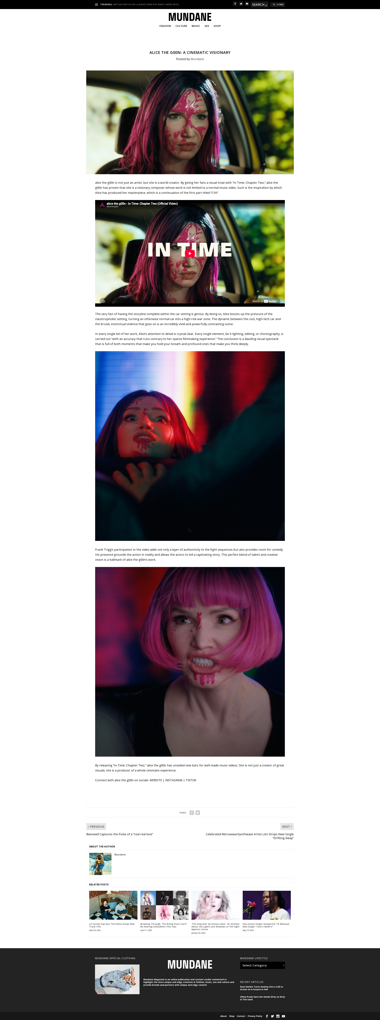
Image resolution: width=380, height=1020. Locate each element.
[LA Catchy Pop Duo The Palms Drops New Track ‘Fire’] (113, 905)
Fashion (165, 26)
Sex (207, 26)
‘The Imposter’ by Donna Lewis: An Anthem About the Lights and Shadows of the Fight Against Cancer (215, 927)
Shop (217, 26)
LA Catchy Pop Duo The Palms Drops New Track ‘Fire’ (112, 925)
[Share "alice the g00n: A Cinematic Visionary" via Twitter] (198, 813)
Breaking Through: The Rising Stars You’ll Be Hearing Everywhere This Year (163, 925)
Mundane (197, 59)
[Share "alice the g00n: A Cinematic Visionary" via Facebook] (192, 813)
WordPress (141, 1016)
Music (196, 26)
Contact (241, 1016)
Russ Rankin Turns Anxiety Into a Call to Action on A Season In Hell (261, 988)
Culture (181, 26)
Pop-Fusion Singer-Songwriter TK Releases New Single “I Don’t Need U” (266, 925)
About (223, 1016)
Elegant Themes (115, 1016)
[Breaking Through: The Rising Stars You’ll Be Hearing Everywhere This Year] (164, 905)
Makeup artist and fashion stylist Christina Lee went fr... (139, 4)
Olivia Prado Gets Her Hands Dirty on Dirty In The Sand (262, 998)
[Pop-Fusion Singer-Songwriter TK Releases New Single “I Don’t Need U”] (267, 905)
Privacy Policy (255, 1016)
